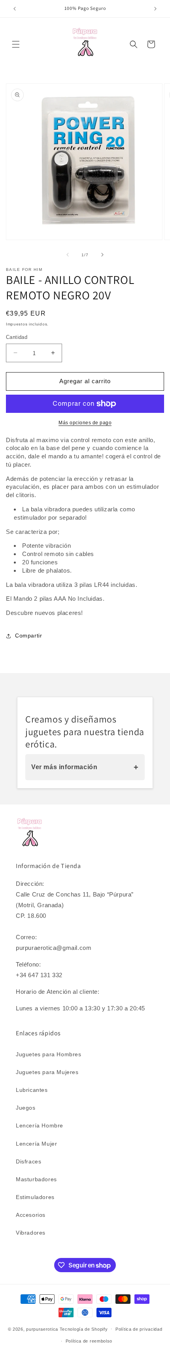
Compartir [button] (28, 635)
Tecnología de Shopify (84, 1328)
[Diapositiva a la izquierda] (67, 254)
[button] (16, 44)
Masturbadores (36, 1179)
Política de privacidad (138, 1329)
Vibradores (30, 1232)
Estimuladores (35, 1197)
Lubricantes (32, 1090)
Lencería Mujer (36, 1143)
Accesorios (30, 1215)
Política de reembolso (89, 1341)
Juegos (26, 1108)
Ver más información (85, 767)
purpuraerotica (42, 1328)
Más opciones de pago (85, 423)
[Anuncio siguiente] (155, 8)
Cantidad (16, 337)
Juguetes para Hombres (48, 1054)
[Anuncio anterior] (14, 8)
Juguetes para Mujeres (47, 1072)
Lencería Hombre (39, 1125)
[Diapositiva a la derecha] (102, 254)
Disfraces (28, 1161)
